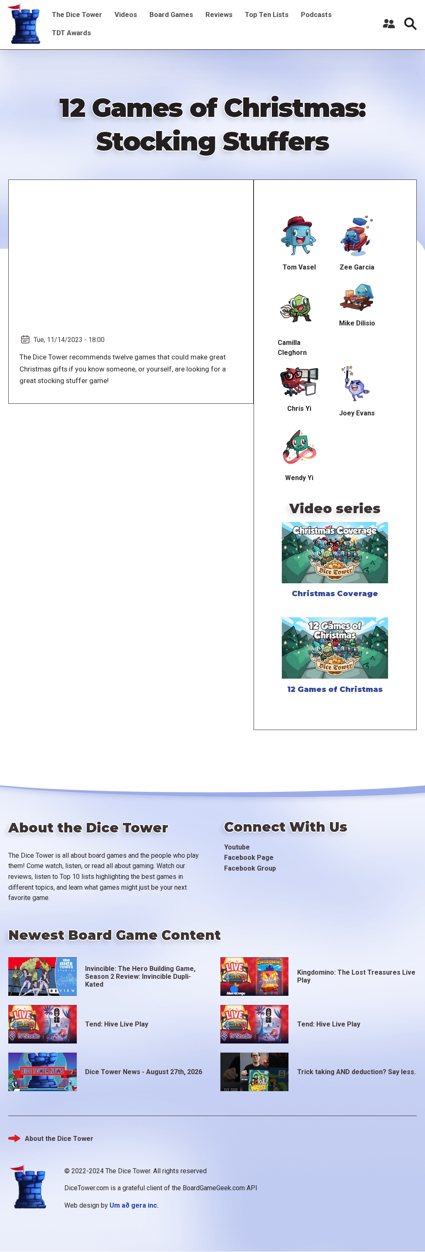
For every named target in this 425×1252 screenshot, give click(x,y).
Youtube (237, 847)
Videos (126, 14)
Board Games (171, 14)
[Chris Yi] (299, 382)
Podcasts (316, 14)
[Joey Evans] (357, 384)
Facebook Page (249, 857)
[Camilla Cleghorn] (299, 306)
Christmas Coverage (335, 593)
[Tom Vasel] (299, 236)
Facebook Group (250, 868)
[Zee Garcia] (357, 236)
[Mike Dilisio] (357, 297)
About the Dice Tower (59, 1139)
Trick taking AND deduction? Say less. (356, 1072)
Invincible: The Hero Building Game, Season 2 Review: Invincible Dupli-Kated (140, 976)
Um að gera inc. (134, 1205)
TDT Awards (71, 33)
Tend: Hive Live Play (116, 1024)
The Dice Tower (77, 14)
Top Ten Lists (266, 14)
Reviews (218, 14)
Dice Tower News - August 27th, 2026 (143, 1072)
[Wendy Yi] (299, 447)
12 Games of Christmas (335, 689)
